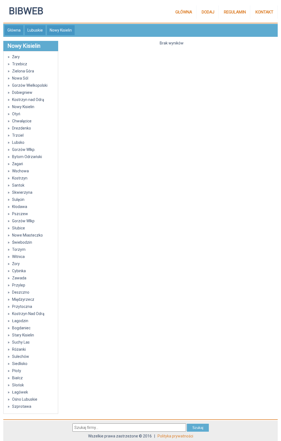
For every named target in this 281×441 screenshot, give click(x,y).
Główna (14, 30)
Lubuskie (35, 30)
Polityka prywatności (175, 436)
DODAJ (208, 12)
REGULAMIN (235, 12)
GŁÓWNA (183, 12)
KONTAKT (264, 12)
